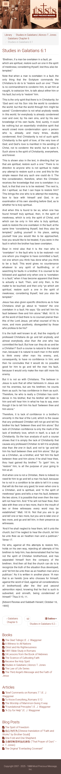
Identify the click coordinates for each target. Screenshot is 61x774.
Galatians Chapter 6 (18, 38)
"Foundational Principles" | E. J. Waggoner (28, 706)
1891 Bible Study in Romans (20, 650)
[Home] (44, 14)
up (28, 618)
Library (8, 34)
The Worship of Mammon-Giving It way (26, 703)
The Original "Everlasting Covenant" (24, 748)
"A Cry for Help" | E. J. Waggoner (22, 710)
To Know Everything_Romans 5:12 (23, 699)
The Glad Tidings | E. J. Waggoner (23, 640)
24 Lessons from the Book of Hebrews (26, 654)
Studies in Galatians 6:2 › (43, 623)
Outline (51, 618)
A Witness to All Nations (18, 643)
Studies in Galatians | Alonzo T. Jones (36, 34)
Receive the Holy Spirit (17, 661)
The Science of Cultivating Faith (22, 657)
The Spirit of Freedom (17, 727)
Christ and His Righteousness (21, 647)
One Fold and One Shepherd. (20, 738)
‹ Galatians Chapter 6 (12, 620)
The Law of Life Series (17, 668)
